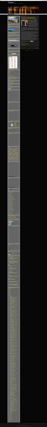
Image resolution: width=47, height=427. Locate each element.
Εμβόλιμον (10, 154)
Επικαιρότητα (17, 148)
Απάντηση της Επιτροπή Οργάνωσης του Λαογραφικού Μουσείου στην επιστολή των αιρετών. (13, 273)
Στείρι (9, 74)
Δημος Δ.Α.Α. (15, 150)
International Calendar (14, 53)
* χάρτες (9, 211)
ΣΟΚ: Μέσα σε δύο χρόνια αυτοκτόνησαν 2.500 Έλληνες (13, 398)
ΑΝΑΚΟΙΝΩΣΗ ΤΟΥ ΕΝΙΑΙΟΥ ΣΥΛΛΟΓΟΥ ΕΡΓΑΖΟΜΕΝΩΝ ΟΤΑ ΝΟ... (13, 354)
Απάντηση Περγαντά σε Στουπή (13, 386)
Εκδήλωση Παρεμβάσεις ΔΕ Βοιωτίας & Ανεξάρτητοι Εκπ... (13, 314)
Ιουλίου (10, 414)
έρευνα (9, 157)
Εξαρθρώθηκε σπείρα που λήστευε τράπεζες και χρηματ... (13, 297)
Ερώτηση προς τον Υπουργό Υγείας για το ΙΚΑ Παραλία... (13, 299)
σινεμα (15, 176)
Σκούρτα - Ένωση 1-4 (12, 376)
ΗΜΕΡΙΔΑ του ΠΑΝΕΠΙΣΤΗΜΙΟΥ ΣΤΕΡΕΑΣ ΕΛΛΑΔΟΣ (13, 363)
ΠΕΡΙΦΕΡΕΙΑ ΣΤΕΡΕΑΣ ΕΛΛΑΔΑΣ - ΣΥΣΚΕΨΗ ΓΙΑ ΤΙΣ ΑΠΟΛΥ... (13, 336)
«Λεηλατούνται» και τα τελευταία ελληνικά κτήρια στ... (13, 380)
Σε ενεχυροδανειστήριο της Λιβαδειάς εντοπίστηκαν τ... (13, 342)
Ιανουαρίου (11, 419)
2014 (9, 293)
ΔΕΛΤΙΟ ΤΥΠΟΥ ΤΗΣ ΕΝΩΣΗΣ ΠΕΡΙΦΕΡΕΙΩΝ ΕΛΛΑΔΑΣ (13, 378)
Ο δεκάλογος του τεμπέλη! (12, 359)
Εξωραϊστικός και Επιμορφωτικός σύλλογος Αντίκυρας (14, 153)
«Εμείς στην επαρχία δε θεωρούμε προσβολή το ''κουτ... (13, 362)
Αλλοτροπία (16, 156)
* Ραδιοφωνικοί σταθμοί (11, 205)
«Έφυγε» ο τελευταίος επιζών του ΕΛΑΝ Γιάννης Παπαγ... (13, 330)
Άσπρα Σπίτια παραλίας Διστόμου (12, 76)
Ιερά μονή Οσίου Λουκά (11, 75)
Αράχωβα (9, 72)
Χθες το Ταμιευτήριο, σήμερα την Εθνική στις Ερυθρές (13, 327)
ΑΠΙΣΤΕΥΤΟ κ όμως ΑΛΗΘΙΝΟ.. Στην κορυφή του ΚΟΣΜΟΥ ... (13, 333)
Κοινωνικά (17, 154)
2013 (9, 294)
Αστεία (13, 156)
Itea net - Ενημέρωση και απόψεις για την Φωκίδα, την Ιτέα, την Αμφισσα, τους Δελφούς (13, 261)
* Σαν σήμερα (10, 206)
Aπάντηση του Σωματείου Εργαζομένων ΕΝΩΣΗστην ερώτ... (13, 329)
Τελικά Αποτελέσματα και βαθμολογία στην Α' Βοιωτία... (13, 377)
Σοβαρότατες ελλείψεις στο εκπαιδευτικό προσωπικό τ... (13, 392)
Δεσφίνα (17, 158)
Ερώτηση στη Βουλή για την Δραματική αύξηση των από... (13, 322)
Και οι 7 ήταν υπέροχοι (12, 372)
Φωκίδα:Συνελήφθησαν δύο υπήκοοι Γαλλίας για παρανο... (13, 321)
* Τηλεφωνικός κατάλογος (11, 210)
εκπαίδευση (15, 152)
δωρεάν (17, 218)
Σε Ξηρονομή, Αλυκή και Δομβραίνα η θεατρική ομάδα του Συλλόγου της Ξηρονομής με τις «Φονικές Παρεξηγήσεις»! (13, 259)
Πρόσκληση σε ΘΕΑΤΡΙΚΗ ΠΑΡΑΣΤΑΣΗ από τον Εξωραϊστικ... (13, 345)
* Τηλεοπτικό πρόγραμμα (11, 209)
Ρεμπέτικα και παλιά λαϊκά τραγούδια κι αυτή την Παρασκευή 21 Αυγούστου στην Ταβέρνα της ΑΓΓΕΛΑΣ (13, 276)
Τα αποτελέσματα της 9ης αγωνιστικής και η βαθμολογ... (13, 319)
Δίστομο (12, 153)
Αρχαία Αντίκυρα (13, 157)
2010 (9, 421)
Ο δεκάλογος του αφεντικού (12, 357)
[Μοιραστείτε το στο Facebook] (32, 41)
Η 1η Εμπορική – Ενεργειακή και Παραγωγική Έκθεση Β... (13, 370)
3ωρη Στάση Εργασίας (12, 371)
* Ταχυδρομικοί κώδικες (11, 208)
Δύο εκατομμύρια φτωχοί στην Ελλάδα (13, 323)
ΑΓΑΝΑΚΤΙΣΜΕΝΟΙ (10, 158)
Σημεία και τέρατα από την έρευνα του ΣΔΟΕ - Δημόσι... (13, 391)
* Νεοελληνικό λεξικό (11, 204)
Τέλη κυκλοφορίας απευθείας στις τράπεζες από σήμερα (13, 306)
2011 (9, 420)
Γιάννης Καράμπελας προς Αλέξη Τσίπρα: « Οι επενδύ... (13, 349)
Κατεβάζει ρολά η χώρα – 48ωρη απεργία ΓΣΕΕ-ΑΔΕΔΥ (13, 410)
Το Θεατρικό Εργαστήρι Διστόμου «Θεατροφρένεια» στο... (13, 356)
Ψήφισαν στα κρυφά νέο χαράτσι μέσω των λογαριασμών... (13, 358)
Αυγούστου (11, 413)
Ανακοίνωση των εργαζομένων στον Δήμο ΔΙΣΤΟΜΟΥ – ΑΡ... (13, 311)
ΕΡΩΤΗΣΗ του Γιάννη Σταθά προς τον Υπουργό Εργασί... (13, 403)
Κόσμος (17, 155)
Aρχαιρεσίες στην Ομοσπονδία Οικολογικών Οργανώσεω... (13, 365)
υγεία (9, 153)
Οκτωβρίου (11, 411)
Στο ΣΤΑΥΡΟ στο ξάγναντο (11, 279)
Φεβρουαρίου (11, 418)
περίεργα (14, 154)
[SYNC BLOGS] (10, 85)
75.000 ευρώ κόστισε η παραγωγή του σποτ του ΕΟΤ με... (13, 331)
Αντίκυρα (11, 2)
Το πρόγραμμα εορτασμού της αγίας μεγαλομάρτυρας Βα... (13, 302)
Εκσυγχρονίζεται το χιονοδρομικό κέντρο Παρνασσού (13, 324)
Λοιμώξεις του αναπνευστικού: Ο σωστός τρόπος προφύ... (13, 300)
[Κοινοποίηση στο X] (31, 41)
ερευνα (10, 156)
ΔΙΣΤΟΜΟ (10, 275)
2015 (9, 292)
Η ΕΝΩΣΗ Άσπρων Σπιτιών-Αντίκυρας (14, 151)
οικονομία (11, 152)
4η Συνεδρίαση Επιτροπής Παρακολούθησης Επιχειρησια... (13, 388)
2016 (9, 291)
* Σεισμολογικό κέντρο (11, 207)
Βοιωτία (11, 155)
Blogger (26, 425)
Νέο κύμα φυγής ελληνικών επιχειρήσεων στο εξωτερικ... (13, 366)
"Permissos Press (11, 257)
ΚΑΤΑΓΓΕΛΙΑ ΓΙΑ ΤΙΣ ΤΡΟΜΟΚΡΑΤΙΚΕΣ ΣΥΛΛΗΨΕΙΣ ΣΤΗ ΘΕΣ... (13, 338)
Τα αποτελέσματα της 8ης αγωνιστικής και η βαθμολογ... (13, 346)
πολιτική (10, 150)
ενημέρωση (10, 148)
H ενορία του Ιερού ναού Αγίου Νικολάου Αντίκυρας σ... (13, 339)
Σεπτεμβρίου (11, 412)
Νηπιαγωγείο (14, 158)
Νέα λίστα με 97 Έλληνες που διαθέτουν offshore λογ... (13, 375)
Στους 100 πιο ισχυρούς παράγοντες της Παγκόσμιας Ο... (13, 401)
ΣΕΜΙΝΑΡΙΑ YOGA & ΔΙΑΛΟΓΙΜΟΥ (13, 387)
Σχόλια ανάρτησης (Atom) (31, 50)
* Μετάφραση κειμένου (11, 203)
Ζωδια (14, 187)
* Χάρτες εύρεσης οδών (11, 212)
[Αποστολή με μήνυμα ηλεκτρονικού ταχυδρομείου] (30, 41)
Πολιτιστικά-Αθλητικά (13, 149)
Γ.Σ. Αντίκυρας (17, 157)
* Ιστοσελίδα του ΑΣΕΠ (11, 202)
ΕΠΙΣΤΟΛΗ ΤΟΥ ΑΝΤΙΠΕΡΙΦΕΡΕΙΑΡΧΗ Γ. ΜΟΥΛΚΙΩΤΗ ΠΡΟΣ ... (12, 394)
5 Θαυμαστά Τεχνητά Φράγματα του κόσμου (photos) (13, 350)
